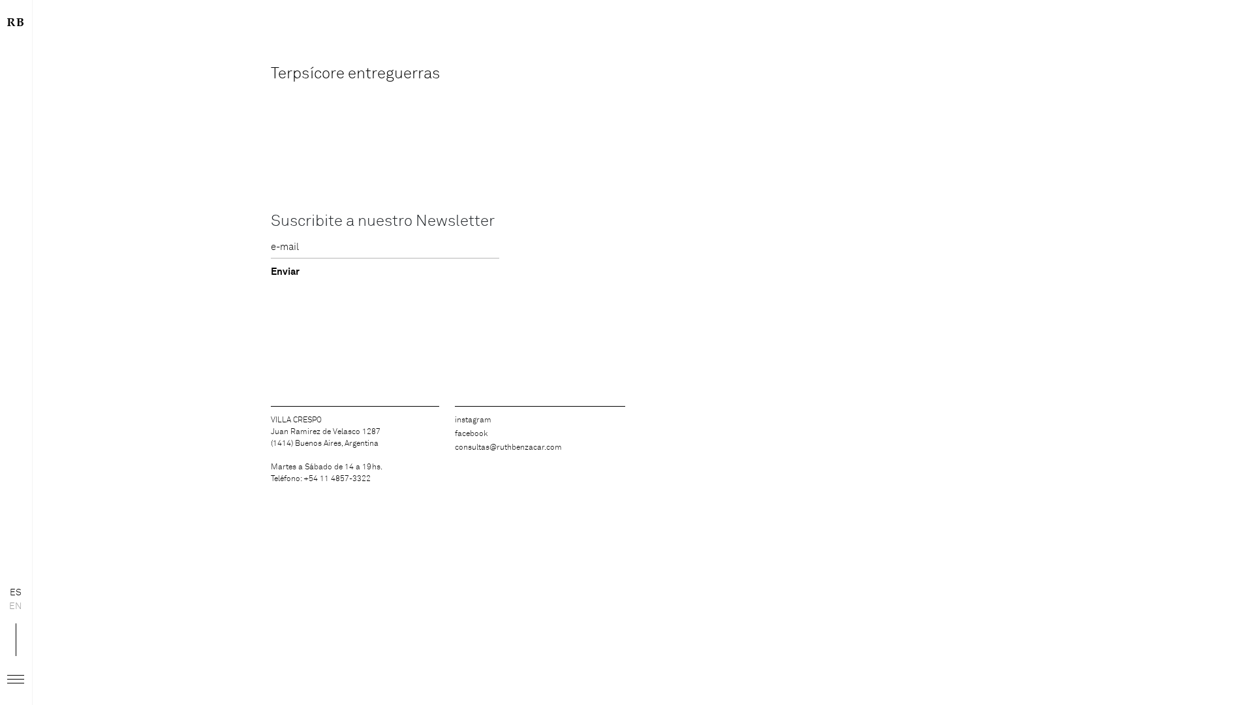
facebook (471, 434)
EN (15, 606)
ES (16, 592)
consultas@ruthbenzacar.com (508, 448)
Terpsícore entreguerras (355, 74)
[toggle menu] (15, 679)
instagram (473, 420)
